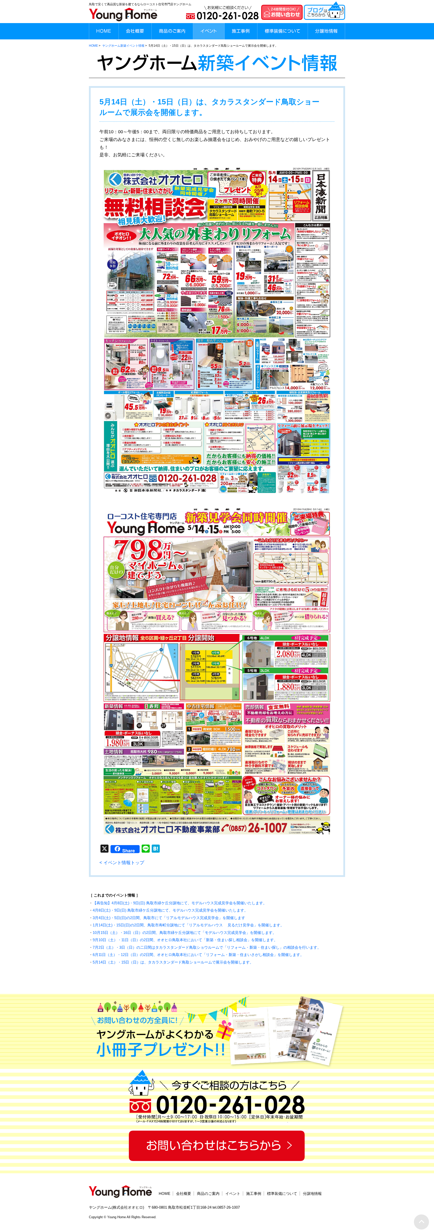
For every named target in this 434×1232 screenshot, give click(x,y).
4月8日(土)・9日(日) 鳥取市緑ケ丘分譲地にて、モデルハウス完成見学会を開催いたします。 (170, 910)
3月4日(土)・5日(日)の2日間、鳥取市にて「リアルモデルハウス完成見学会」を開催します (169, 918)
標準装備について (282, 1193)
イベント (232, 1193)
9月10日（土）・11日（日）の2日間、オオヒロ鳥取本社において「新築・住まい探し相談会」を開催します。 (185, 940)
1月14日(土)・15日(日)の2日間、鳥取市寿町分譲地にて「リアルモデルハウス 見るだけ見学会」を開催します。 (188, 925)
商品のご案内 (208, 1193)
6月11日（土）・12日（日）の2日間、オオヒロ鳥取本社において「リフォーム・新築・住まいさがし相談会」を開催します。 (198, 954)
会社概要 (183, 1193)
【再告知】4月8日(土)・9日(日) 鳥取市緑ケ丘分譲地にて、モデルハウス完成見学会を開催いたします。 (180, 903)
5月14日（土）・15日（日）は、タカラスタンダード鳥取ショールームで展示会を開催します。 (173, 962)
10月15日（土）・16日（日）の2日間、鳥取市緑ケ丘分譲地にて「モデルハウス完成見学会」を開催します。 (184, 932)
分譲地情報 (312, 1193)
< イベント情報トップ (121, 862)
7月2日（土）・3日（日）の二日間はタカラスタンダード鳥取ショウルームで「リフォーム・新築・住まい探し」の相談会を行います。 (207, 947)
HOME (93, 45)
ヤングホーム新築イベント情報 (123, 45)
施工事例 (253, 1193)
